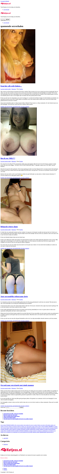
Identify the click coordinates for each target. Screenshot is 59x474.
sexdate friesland (21, 429)
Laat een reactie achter (6, 89)
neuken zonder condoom (40, 426)
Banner (5, 468)
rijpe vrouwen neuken (5, 428)
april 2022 (5, 438)
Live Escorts (6, 9)
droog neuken (3, 425)
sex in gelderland (13, 432)
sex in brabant (50, 430)
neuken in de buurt (4, 426)
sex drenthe (38, 430)
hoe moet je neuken (33, 425)
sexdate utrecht (11, 430)
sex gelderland (44, 430)
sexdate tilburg (4, 430)
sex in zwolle (29, 432)
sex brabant (38, 428)
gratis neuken (26, 425)
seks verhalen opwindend (29, 428)
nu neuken (55, 426)
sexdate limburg (40, 429)
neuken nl (19, 426)
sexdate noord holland (49, 429)
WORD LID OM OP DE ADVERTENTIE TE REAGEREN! (15, 106)
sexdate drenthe (5, 429)
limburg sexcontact (41, 425)
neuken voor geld (24, 426)
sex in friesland (7, 432)
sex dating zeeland (32, 430)
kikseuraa (14, 89)
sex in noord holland (22, 432)
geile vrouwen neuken (18, 425)
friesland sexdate (10, 425)
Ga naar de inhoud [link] (5, 1)
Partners (5, 469)
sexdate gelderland (30, 429)
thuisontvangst (43, 432)
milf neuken (47, 425)
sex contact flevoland (45, 428)
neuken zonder (32, 426)
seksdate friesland (13, 428)
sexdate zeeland (19, 430)
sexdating (25, 430)
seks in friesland (20, 428)
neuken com (53, 425)
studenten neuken (35, 432)
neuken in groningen (12, 426)
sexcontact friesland (53, 428)
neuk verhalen (49, 426)
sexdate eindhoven (12, 429)
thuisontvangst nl (50, 432)
